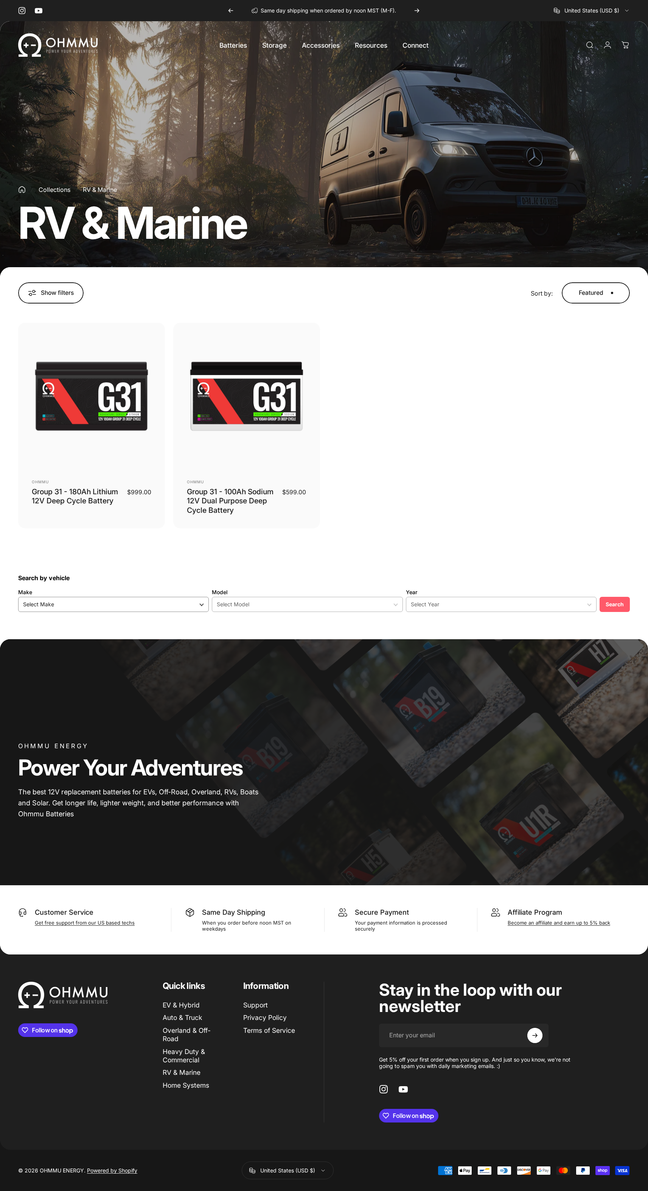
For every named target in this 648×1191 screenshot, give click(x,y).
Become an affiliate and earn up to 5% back (559, 923)
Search (615, 604)
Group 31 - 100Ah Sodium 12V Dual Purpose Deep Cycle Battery (230, 501)
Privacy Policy (265, 1017)
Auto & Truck (182, 1017)
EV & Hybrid (181, 1005)
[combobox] (592, 10)
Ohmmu (40, 482)
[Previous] (230, 10)
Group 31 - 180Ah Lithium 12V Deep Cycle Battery (75, 496)
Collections (54, 189)
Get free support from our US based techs (85, 923)
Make (25, 592)
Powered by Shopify (112, 1170)
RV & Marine (181, 1072)
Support (255, 1005)
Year (411, 592)
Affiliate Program (535, 912)
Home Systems (186, 1085)
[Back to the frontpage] (22, 189)
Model (220, 592)
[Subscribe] (534, 1035)
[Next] (417, 10)
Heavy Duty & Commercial (184, 1056)
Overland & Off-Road (187, 1034)
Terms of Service (269, 1030)
